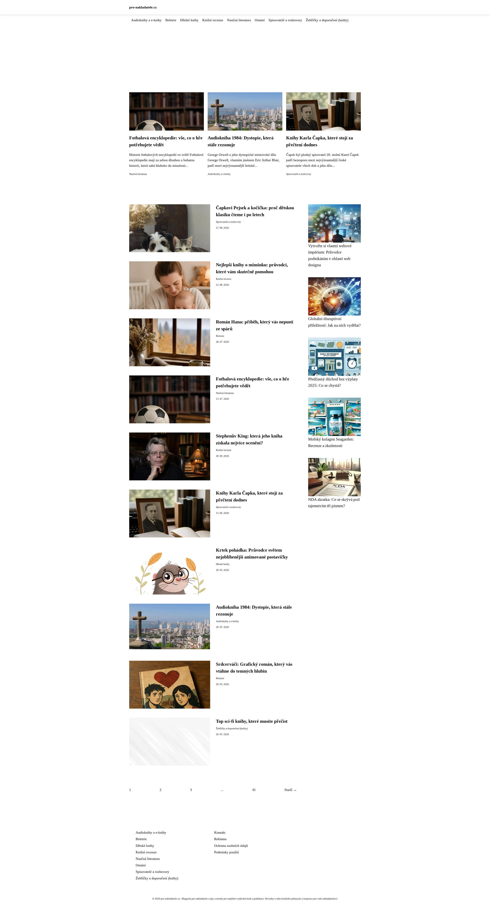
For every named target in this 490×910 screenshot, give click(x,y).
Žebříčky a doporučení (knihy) (327, 20)
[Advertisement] (245, 51)
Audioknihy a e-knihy (146, 20)
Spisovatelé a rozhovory (285, 20)
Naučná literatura (239, 20)
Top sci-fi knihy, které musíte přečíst (251, 721)
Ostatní (260, 20)
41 (254, 790)
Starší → (290, 790)
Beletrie (170, 20)
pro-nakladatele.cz (143, 7)
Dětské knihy (189, 20)
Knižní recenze (212, 20)
